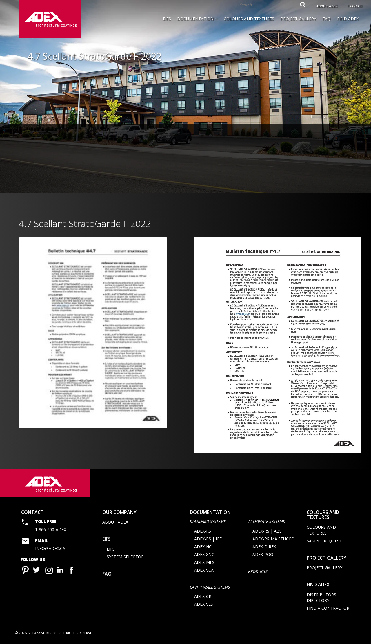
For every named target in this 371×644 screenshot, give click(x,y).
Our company (119, 512)
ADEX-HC (203, 546)
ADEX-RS (202, 531)
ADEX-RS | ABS (267, 531)
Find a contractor (328, 608)
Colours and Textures (249, 18)
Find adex (318, 584)
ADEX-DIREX (264, 546)
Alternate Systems (266, 521)
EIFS (167, 18)
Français (355, 6)
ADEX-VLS (203, 604)
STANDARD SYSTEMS (208, 521)
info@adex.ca (50, 548)
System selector (125, 557)
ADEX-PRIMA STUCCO (273, 539)
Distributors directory (321, 597)
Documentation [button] (196, 18)
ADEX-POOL (264, 554)
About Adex (326, 6)
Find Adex (348, 18)
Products (258, 571)
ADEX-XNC (204, 554)
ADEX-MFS (204, 562)
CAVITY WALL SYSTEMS (210, 587)
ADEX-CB (203, 596)
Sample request (324, 541)
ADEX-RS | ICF (208, 539)
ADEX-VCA (204, 570)
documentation (210, 512)
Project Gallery (298, 18)
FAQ (327, 18)
